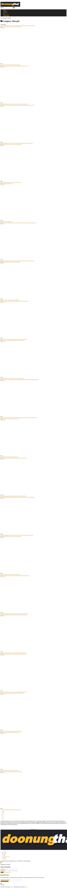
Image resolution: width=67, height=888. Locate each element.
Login (2, 872)
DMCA (4, 857)
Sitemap (4, 858)
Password (3, 870)
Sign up (12, 886)
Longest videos (18, 25)
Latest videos (3, 25)
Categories (5, 12)
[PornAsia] (10, 6)
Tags (4, 13)
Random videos (31, 25)
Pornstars (5, 11)
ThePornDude (6, 15)
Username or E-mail (5, 879)
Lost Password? (7, 872)
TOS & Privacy (6, 856)
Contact (4, 851)
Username (3, 869)
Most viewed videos (10, 25)
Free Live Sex (6, 14)
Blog (4, 855)
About (4, 854)
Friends (4, 852)
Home (4, 9)
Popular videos (24, 25)
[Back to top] (1, 862)
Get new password (4, 881)
